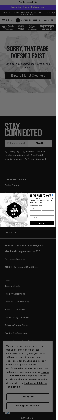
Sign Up (41, 223)
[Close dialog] (53, 195)
